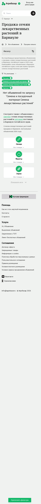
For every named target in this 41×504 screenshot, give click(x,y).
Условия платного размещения (13, 266)
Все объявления (13, 44)
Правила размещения (10, 263)
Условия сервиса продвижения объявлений (18, 270)
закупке (7, 116)
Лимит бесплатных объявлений (13, 237)
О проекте (6, 217)
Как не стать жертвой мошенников (15, 209)
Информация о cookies (10, 253)
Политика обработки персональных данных (18, 257)
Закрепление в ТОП (9, 234)
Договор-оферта (8, 247)
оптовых (19, 119)
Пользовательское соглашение (13, 260)
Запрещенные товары (10, 250)
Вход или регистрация (29, 3)
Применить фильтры (20, 500)
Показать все (17, 182)
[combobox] (11, 73)
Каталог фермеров (20, 197)
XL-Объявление (7, 226)
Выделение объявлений (11, 230)
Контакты (5, 213)
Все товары (17, 147)
